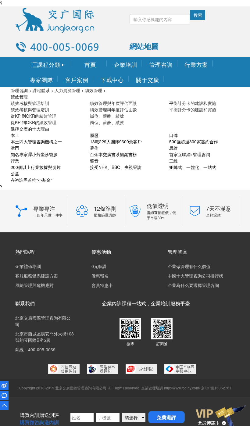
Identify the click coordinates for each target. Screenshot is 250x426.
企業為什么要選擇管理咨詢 (193, 285)
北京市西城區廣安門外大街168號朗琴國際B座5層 (44, 337)
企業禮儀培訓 (28, 266)
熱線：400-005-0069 (35, 349)
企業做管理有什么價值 (189, 266)
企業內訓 (112, 303)
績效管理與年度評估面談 (113, 103)
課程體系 (41, 90)
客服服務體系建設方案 (36, 276)
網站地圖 (144, 46)
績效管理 (93, 90)
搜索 (198, 15)
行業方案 (196, 64)
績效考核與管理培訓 (30, 103)
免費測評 (166, 417)
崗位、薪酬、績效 (107, 116)
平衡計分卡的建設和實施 (192, 103)
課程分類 (48, 64)
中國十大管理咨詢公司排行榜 (195, 276)
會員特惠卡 (102, 285)
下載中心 (112, 80)
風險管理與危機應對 (34, 285)
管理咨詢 (161, 64)
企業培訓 (125, 64)
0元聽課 (99, 266)
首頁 (90, 64)
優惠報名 (100, 276)
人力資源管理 (67, 90)
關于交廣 (147, 80)
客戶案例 (76, 80)
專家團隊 (41, 80)
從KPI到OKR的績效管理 (33, 116)
